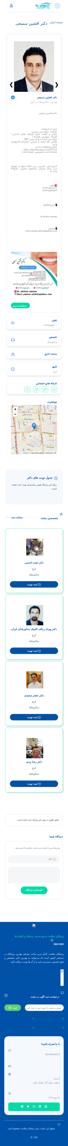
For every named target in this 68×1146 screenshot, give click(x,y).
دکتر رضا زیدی (34, 762)
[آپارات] (36, 389)
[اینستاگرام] (27, 389)
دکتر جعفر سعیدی (34, 695)
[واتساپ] (54, 389)
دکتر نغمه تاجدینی (34, 562)
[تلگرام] (45, 389)
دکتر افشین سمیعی (47, 97)
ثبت (15, 1007)
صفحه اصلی (56, 22)
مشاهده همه (17, 517)
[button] (34, 426)
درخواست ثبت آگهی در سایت (45, 996)
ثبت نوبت (32, 584)
